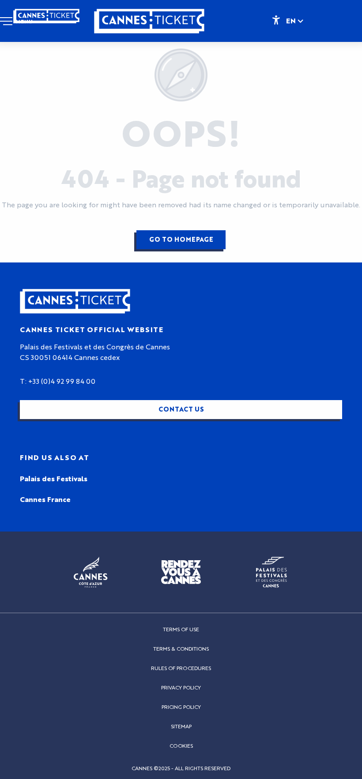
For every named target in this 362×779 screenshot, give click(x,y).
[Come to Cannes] (181, 572)
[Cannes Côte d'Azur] (91, 572)
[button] (295, 20)
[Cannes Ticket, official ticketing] (149, 25)
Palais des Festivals (53, 479)
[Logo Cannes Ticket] (75, 301)
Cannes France (45, 500)
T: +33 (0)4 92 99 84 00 (57, 382)
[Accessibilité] (276, 19)
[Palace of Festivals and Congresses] (271, 572)
